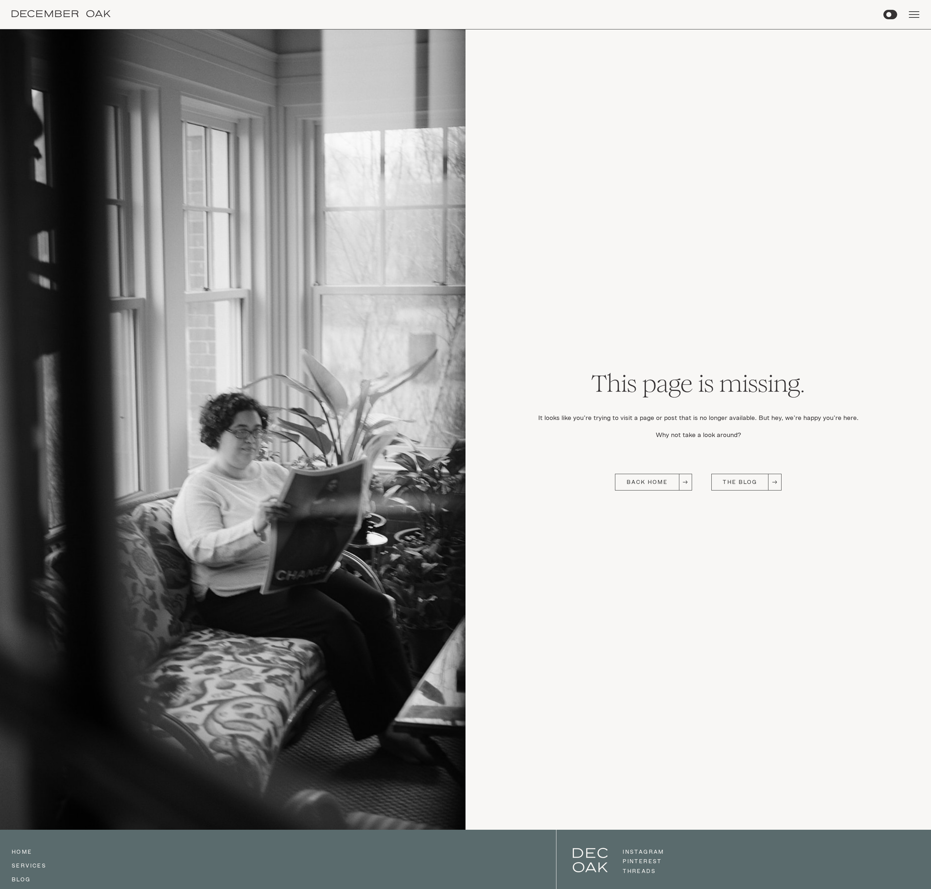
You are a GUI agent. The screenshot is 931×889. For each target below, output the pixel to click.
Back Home (647, 482)
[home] (61, 14)
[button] (890, 14)
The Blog (740, 482)
